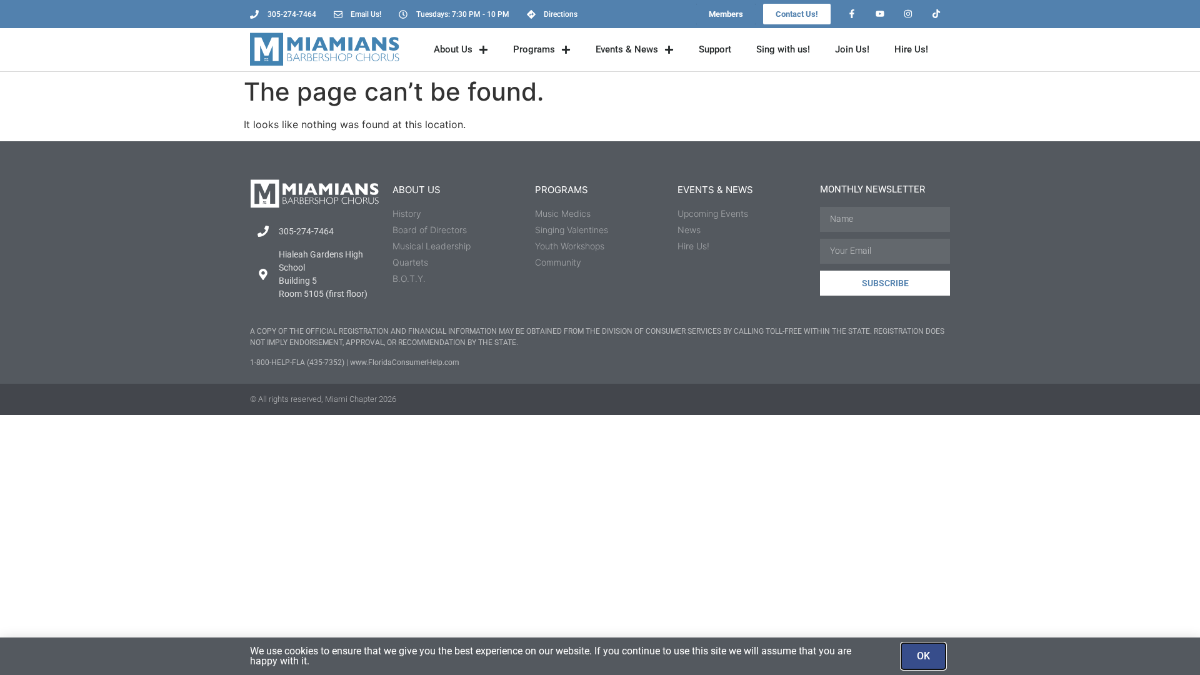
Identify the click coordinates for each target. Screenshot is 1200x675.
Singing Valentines (571, 229)
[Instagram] (908, 14)
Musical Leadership (431, 246)
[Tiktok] (936, 14)
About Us (453, 49)
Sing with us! (783, 49)
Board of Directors (429, 229)
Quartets (410, 262)
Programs (534, 49)
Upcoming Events (713, 213)
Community (558, 262)
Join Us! (852, 49)
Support (715, 49)
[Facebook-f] (852, 14)
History (406, 213)
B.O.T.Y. (409, 278)
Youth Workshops (569, 246)
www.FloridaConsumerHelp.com (404, 362)
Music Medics (563, 213)
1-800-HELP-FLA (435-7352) (297, 362)
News (689, 229)
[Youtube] (880, 14)
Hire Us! (911, 49)
